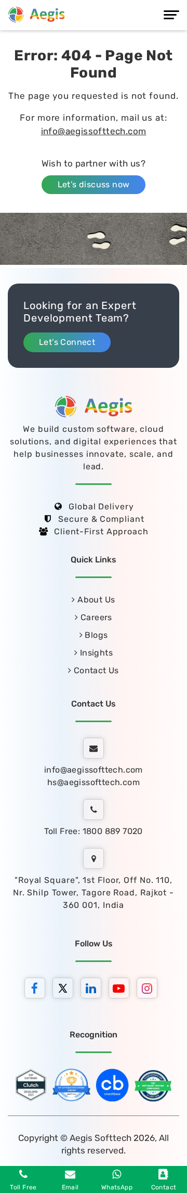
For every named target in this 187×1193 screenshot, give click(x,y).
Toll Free (23, 1187)
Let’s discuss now (94, 184)
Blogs (95, 635)
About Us (95, 600)
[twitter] (65, 990)
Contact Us (95, 670)
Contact (164, 1187)
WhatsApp (116, 1187)
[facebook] (37, 990)
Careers (95, 617)
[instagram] (150, 990)
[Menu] (171, 14)
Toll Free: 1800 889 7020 (93, 831)
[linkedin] (93, 990)
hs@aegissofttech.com (93, 782)
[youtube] (122, 990)
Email (70, 1187)
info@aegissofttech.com (93, 131)
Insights (95, 653)
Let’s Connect (67, 342)
